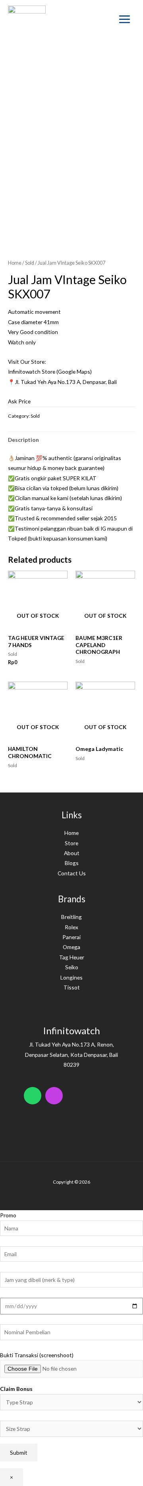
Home (14, 263)
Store (71, 843)
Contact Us (72, 873)
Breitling (71, 916)
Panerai (71, 937)
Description (23, 439)
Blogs (72, 863)
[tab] (71, 439)
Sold (29, 263)
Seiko (71, 967)
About (71, 853)
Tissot (72, 987)
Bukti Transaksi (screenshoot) (36, 1355)
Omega (71, 947)
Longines (71, 977)
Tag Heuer (71, 957)
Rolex (71, 927)
